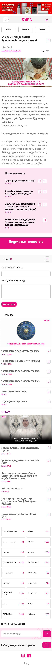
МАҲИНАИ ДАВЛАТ (11, 50)
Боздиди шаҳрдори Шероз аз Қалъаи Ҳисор (18, 515)
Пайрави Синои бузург (11, 488)
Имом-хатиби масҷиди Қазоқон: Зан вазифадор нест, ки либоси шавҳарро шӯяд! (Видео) (20, 222)
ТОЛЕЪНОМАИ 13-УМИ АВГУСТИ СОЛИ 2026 (20, 371)
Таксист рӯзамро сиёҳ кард (13, 391)
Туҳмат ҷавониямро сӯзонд (14, 401)
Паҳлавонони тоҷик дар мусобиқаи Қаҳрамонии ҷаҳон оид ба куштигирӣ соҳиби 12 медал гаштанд (19, 476)
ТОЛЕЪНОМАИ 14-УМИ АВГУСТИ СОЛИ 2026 (20, 381)
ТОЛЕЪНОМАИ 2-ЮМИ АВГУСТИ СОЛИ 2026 (20, 361)
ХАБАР (8, 29)
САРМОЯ (25, 29)
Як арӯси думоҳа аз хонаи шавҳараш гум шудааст (20, 449)
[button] (47, 19)
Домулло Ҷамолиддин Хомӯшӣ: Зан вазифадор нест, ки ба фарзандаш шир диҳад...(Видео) (20, 206)
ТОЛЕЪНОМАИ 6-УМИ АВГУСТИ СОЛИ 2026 (20, 351)
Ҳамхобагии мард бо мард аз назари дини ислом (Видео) (19, 192)
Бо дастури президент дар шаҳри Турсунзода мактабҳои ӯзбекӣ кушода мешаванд (19, 501)
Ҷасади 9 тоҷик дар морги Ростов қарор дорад (20, 461)
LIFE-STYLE (42, 29)
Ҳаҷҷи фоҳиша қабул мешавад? (20, 180)
